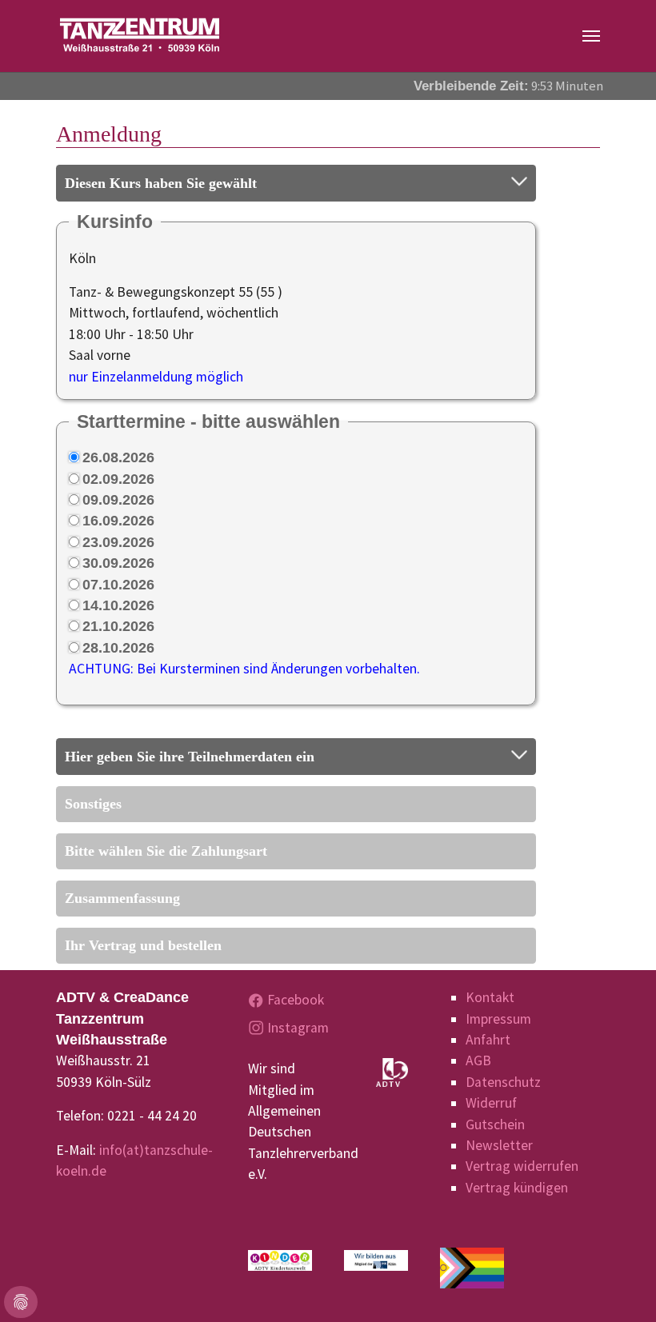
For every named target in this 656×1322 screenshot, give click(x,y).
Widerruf (491, 1103)
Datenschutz (503, 1082)
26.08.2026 (118, 457)
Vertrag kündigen (517, 1187)
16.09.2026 (118, 521)
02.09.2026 (118, 479)
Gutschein (495, 1124)
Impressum (498, 1019)
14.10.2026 (118, 605)
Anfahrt (488, 1039)
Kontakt (490, 997)
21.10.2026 (118, 626)
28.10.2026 (118, 648)
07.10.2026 (118, 585)
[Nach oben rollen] (619, 1285)
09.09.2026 (118, 500)
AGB (478, 1060)
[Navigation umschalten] (591, 36)
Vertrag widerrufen (522, 1166)
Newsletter (499, 1145)
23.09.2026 (118, 542)
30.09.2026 (118, 563)
